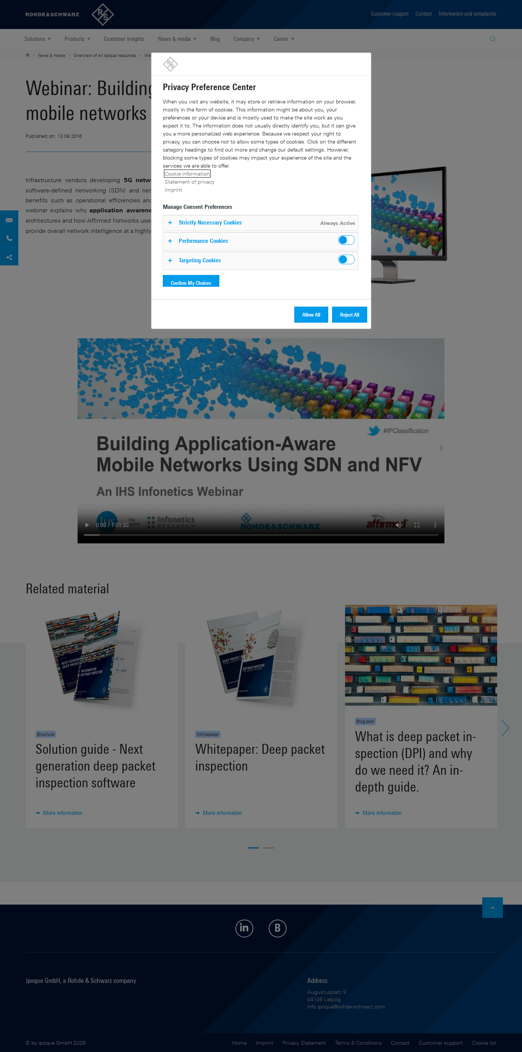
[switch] (346, 240)
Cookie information (187, 173)
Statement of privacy (189, 181)
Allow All (311, 314)
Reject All (349, 314)
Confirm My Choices (191, 283)
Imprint (173, 189)
